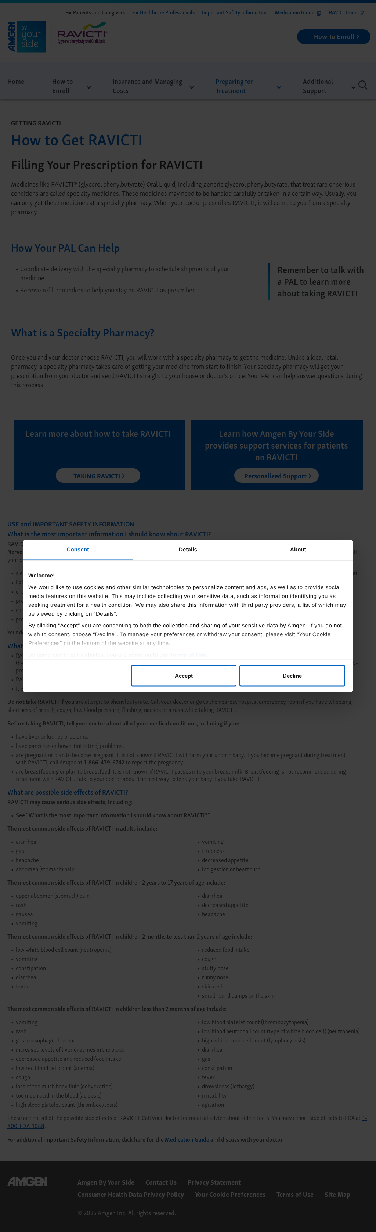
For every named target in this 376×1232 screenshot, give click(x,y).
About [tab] (298, 550)
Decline (292, 676)
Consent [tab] (78, 550)
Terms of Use (188, 655)
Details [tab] (188, 550)
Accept (184, 676)
